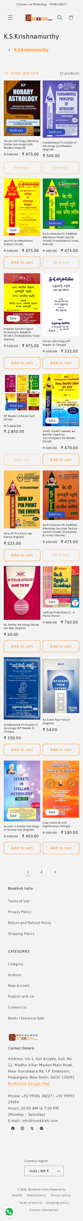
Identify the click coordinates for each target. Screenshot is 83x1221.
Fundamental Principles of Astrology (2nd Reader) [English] (60, 146)
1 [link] (28, 872)
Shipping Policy (21, 934)
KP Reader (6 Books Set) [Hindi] (19, 418)
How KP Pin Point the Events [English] (18, 535)
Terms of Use (19, 901)
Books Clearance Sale (26, 1018)
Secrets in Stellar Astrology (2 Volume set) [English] (21, 828)
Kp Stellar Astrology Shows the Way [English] (21, 626)
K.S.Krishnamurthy (31, 49)
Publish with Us (21, 996)
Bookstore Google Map (29, 1083)
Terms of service (30, 1202)
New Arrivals (18, 986)
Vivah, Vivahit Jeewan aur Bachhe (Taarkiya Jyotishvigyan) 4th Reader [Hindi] (59, 436)
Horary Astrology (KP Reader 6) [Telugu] (56, 343)
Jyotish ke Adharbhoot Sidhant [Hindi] (18, 242)
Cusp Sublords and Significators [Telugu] (56, 824)
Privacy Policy (19, 912)
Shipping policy (57, 1202)
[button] (10, 17)
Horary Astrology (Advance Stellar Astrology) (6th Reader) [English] (21, 144)
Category (15, 964)
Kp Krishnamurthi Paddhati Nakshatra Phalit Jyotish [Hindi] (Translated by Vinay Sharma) (60, 238)
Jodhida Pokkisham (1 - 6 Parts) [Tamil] (59, 614)
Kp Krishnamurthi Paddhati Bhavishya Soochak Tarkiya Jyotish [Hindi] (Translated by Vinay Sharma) (60, 530)
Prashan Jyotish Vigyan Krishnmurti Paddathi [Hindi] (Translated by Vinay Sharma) (21, 334)
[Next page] (55, 872)
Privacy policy (61, 1195)
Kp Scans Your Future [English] (56, 721)
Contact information (43, 1210)
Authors (14, 975)
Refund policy (36, 1195)
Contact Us (17, 1007)
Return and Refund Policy (29, 923)
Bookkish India (38, 1189)
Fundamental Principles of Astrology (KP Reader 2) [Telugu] (21, 728)
